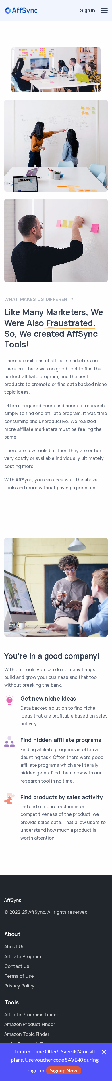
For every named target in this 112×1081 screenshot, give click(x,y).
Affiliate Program (22, 956)
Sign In (87, 10)
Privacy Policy (19, 986)
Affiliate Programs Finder (31, 1014)
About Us (14, 946)
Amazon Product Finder (29, 1024)
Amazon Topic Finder (26, 1034)
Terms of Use (19, 976)
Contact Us (16, 966)
